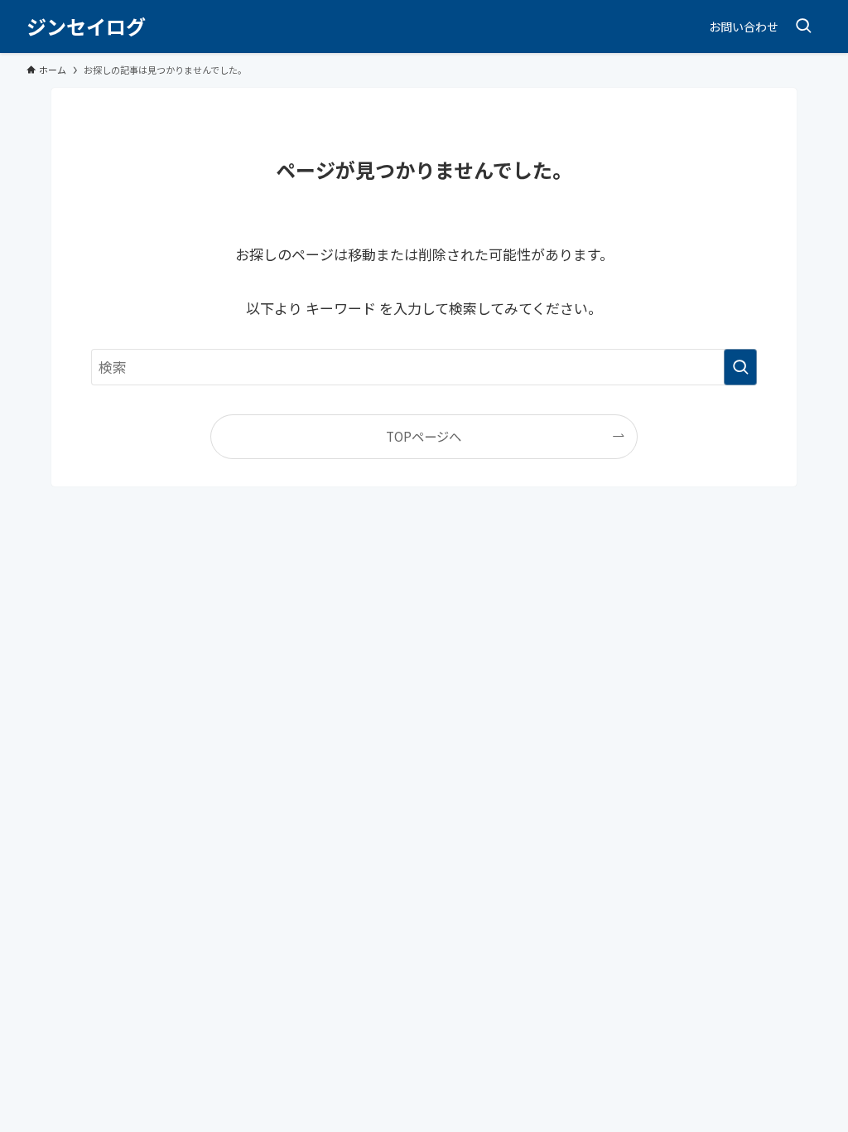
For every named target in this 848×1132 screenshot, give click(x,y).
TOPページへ (423, 436)
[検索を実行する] (740, 367)
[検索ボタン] (803, 26)
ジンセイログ (86, 26)
